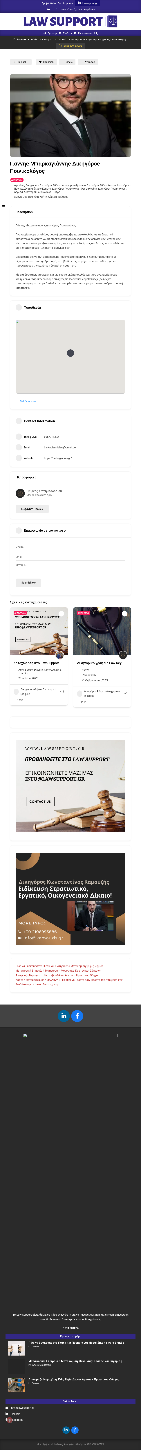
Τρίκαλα (63, 196)
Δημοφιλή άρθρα (41, 1364)
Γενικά (35, 1346)
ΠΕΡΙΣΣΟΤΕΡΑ (71, 1328)
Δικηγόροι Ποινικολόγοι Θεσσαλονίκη (74, 188)
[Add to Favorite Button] (61, 613)
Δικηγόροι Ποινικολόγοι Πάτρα (42, 192)
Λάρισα (52, 196)
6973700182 (25, 675)
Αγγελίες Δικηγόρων (26, 185)
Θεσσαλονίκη (31, 196)
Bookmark (48, 62)
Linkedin (15, 1414)
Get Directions (28, 401)
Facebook (17, 1419)
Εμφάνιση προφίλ (32, 509)
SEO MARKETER (95, 1444)
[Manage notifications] (9, 1420)
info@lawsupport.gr (22, 1408)
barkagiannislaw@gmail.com (61, 447)
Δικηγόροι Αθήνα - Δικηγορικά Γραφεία (63, 185)
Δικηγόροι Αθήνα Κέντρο (101, 185)
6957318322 (51, 436)
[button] (70, 353)
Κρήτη (43, 196)
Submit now (28, 582)
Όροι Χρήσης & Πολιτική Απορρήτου (56, 1444)
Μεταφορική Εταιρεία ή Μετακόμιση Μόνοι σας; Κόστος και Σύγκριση (58, 970)
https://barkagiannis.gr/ (58, 458)
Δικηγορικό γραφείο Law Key (36, 663)
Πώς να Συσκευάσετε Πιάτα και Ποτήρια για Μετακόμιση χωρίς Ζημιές (59, 966)
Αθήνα (18, 196)
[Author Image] (59, 655)
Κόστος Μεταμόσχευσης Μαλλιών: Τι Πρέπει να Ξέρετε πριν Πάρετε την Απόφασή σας (69, 980)
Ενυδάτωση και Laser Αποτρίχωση (37, 984)
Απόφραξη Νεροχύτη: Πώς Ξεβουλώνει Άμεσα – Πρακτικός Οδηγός (57, 975)
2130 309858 (89, 678)
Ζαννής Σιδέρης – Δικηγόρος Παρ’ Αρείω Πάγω (99, 665)
